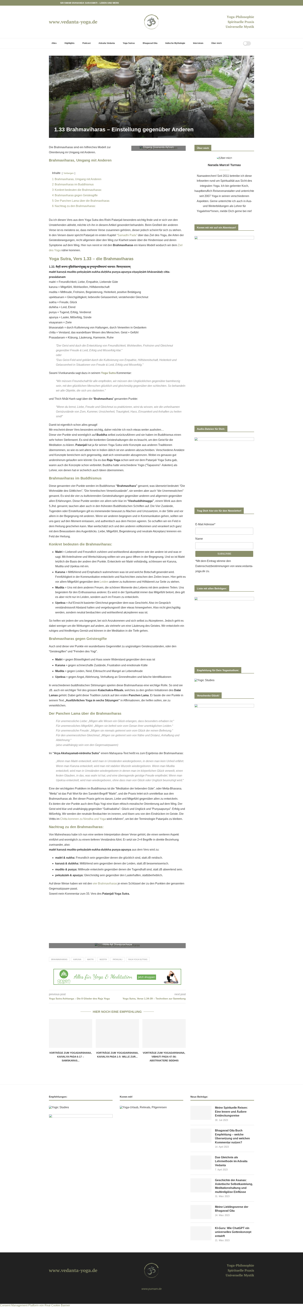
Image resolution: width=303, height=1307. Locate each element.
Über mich (216, 43)
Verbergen (68, 173)
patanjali (117, 959)
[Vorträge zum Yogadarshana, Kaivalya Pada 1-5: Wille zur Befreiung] (117, 1033)
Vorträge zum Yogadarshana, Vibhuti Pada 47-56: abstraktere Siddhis (164, 1056)
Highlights (70, 43)
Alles (54, 43)
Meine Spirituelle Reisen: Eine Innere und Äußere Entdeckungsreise (231, 1111)
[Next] (57, 3)
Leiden (104, 581)
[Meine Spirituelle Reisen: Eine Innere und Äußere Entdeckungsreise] (200, 1113)
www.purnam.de (152, 1288)
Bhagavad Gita (150, 43)
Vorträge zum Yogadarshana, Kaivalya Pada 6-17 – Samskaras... (70, 1056)
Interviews (198, 43)
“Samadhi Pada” (127, 235)
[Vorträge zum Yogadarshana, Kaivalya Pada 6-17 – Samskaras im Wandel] (70, 1033)
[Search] (236, 43)
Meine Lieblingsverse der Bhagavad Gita (231, 1208)
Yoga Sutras (129, 43)
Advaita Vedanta (107, 43)
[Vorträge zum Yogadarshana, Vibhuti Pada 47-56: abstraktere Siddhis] (164, 1033)
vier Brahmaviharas (105, 883)
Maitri (90, 959)
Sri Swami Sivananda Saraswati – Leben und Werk (89, 3)
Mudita (103, 959)
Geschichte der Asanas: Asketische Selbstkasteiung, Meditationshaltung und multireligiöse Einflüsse (234, 1186)
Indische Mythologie (175, 43)
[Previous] (52, 3)
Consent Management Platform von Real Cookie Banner (35, 1305)
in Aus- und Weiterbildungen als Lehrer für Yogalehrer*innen (224, 206)
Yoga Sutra (108, 372)
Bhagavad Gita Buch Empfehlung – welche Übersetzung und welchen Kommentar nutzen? (232, 1136)
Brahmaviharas (59, 959)
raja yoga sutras (137, 959)
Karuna (77, 959)
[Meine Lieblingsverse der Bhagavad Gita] (200, 1212)
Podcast (86, 43)
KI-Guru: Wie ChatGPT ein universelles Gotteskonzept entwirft (233, 1232)
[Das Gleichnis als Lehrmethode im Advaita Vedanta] (200, 1162)
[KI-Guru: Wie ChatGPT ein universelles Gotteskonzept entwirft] (200, 1233)
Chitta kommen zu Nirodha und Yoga (83, 818)
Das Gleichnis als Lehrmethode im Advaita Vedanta (231, 1161)
